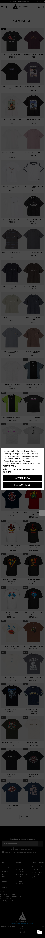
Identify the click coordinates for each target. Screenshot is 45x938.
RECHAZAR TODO (22, 485)
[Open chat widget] (39, 932)
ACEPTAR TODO (22, 478)
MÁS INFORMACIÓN (12, 469)
